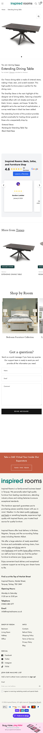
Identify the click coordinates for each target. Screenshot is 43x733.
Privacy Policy (27, 642)
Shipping (11, 72)
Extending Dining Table (11, 274)
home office (28, 550)
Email (3, 682)
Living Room (5, 632)
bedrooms (9, 550)
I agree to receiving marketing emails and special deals (21, 691)
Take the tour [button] (21, 468)
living (24, 557)
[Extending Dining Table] (19, 251)
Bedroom (4, 629)
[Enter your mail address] (39, 686)
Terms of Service (28, 639)
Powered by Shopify (35, 702)
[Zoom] (38, 16)
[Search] (36, 3)
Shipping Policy (28, 635)
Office (3, 639)
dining (17, 547)
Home (3, 10)
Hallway (4, 635)
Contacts (25, 629)
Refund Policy (27, 632)
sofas (9, 547)
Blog (23, 645)
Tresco (20, 230)
